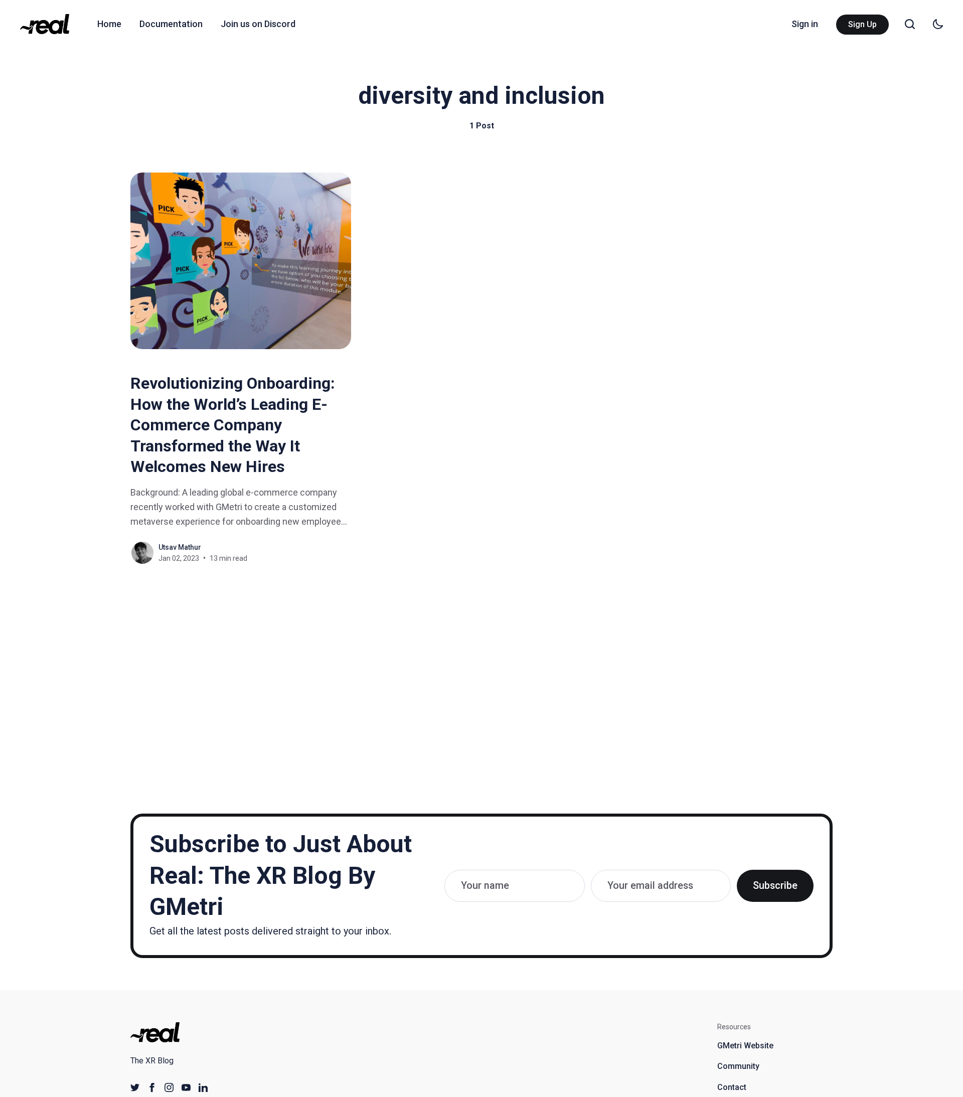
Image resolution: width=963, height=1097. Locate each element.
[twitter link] (134, 1087)
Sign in (804, 24)
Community (738, 1066)
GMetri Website (745, 1045)
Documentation (171, 24)
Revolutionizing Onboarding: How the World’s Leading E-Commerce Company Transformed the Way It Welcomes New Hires (232, 425)
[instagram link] (169, 1087)
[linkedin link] (203, 1087)
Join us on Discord (258, 24)
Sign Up (862, 24)
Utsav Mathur (179, 547)
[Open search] (910, 24)
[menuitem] (109, 24)
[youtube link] (186, 1087)
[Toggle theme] (938, 24)
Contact (731, 1087)
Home (109, 24)
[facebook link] (151, 1087)
